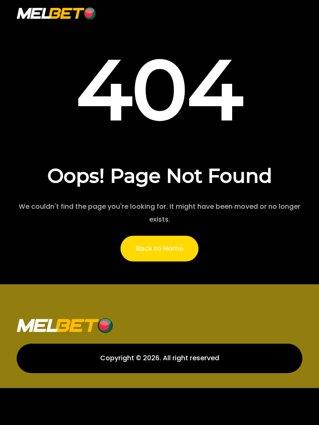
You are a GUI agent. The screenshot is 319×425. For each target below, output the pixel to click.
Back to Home (159, 248)
